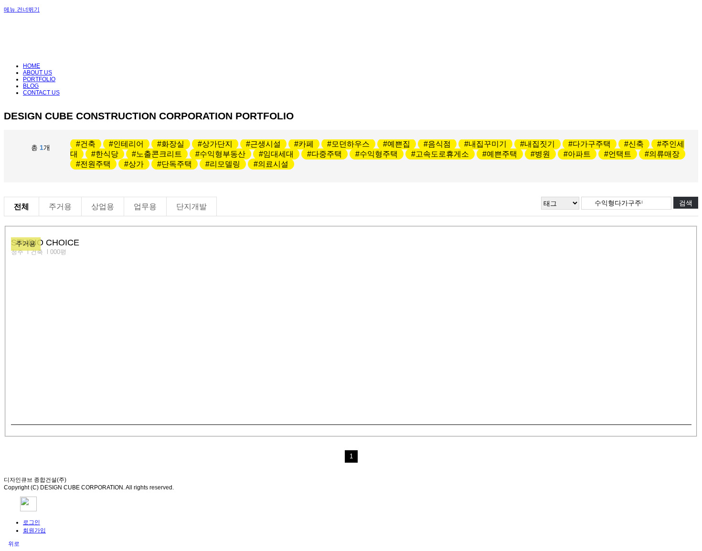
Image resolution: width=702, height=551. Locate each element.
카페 (306, 144)
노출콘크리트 (159, 154)
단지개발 (191, 206)
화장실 (172, 144)
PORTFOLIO (39, 79)
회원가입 (34, 530)
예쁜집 (398, 144)
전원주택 (95, 164)
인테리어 (128, 144)
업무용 (145, 206)
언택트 (619, 154)
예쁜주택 (502, 154)
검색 (685, 203)
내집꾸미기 (487, 144)
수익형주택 (379, 154)
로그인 (31, 522)
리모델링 (225, 164)
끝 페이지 (364, 456)
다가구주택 (592, 144)
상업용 (102, 206)
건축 (88, 144)
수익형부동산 (222, 154)
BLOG (31, 86)
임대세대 (278, 154)
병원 (542, 154)
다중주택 (326, 154)
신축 (636, 144)
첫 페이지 (338, 456)
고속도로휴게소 (442, 154)
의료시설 (273, 164)
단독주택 (176, 164)
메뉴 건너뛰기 (22, 9)
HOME (31, 66)
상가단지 (217, 144)
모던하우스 (350, 144)
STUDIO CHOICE (45, 242)
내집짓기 (539, 144)
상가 (136, 164)
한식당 (107, 154)
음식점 (439, 144)
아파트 (579, 154)
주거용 (60, 206)
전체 (21, 206)
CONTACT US (41, 92)
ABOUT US (37, 72)
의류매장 (664, 154)
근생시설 (265, 144)
